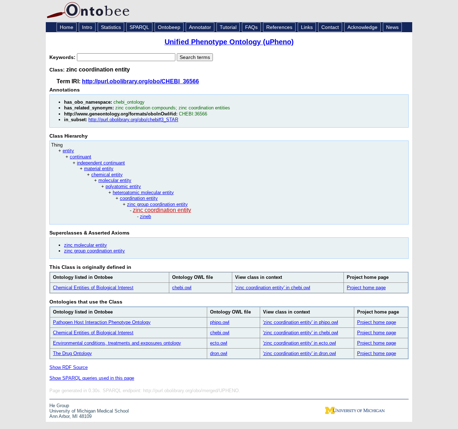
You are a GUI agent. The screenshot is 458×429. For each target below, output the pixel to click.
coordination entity (139, 198)
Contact (330, 27)
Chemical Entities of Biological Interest (93, 287)
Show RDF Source (68, 367)
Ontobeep (169, 27)
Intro (87, 27)
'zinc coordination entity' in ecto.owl (299, 343)
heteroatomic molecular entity (143, 192)
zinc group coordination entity (157, 204)
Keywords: (63, 57)
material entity (98, 168)
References (279, 27)
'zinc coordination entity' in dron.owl (299, 353)
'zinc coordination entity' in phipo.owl (300, 322)
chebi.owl (181, 287)
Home (66, 27)
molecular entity (114, 180)
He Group (59, 405)
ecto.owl (218, 343)
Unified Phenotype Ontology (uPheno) (229, 42)
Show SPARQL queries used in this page (91, 378)
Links (307, 27)
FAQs (251, 27)
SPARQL (139, 27)
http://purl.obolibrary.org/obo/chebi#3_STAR (133, 119)
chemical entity (107, 174)
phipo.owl (219, 322)
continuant (80, 156)
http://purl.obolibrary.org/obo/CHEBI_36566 (140, 81)
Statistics (111, 27)
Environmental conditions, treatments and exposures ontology (117, 343)
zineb (145, 216)
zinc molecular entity (85, 245)
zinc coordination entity (162, 210)
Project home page (366, 287)
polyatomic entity (123, 186)
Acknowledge (362, 27)
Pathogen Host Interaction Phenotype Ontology (102, 322)
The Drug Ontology (72, 353)
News (392, 27)
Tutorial (228, 27)
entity (68, 150)
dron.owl (218, 353)
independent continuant (101, 163)
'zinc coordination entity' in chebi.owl (272, 287)
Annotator (200, 27)
